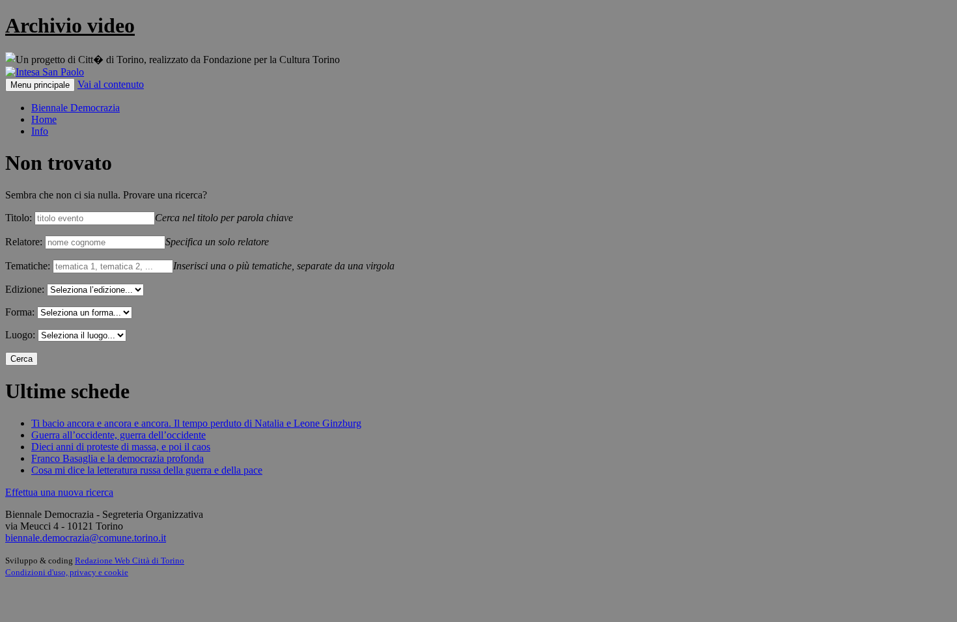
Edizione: (24, 289)
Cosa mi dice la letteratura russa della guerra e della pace (146, 470)
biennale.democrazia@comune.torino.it (85, 537)
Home (44, 119)
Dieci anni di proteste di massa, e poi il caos (120, 446)
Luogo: (20, 334)
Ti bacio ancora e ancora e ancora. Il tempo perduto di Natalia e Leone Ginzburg (196, 423)
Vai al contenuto (110, 84)
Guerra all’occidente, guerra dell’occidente (118, 434)
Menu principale (40, 85)
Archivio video (70, 25)
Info (39, 131)
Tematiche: (27, 265)
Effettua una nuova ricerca (59, 492)
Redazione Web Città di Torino (129, 560)
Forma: (20, 312)
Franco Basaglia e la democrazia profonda (117, 458)
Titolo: (18, 217)
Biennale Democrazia (75, 107)
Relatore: (23, 241)
